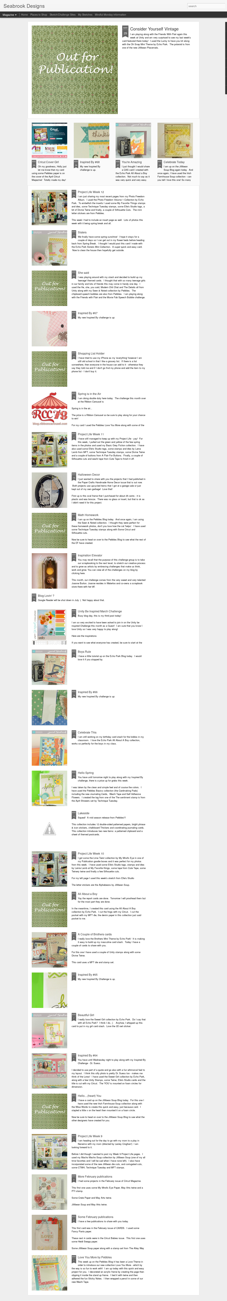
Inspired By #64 (88, 1055)
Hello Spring (86, 773)
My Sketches (85, 14)
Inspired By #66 (88, 692)
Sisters (82, 232)
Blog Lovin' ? (46, 596)
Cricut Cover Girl (48, 162)
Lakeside (83, 813)
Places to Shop (38, 14)
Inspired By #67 (88, 313)
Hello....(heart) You (89, 1096)
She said (83, 273)
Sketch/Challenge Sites (63, 14)
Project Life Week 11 (91, 434)
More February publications (95, 1176)
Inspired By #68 (90, 162)
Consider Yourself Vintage (154, 28)
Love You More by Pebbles (95, 1257)
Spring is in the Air (89, 394)
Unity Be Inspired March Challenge (100, 611)
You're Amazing (132, 162)
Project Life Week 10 (91, 853)
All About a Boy (87, 894)
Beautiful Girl (86, 1015)
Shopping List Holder (91, 353)
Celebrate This (87, 732)
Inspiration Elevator (90, 555)
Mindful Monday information (110, 14)
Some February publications (95, 1217)
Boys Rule (84, 652)
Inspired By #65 (88, 975)
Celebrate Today (174, 162)
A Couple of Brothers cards (95, 934)
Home (24, 14)
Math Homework (88, 515)
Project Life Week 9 (90, 1136)
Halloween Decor (89, 474)
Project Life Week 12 (91, 192)
